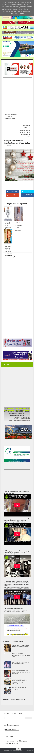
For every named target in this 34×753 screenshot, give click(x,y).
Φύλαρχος (6, 750)
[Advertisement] (17, 95)
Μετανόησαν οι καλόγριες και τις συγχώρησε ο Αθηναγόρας (20, 645)
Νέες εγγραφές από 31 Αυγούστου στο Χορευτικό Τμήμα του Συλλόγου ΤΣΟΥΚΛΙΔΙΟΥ (19, 681)
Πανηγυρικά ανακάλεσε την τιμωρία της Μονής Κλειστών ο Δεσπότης (21, 672)
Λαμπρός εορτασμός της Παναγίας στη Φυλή (19, 688)
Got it (22, 14)
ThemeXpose (30, 750)
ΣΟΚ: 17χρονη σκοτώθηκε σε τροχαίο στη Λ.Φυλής (20, 662)
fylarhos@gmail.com (11, 743)
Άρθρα (9, 145)
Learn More (14, 14)
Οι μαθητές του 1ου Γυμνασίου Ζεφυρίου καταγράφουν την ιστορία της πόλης (15, 610)
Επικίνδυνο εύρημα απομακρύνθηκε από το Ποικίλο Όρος (21, 655)
